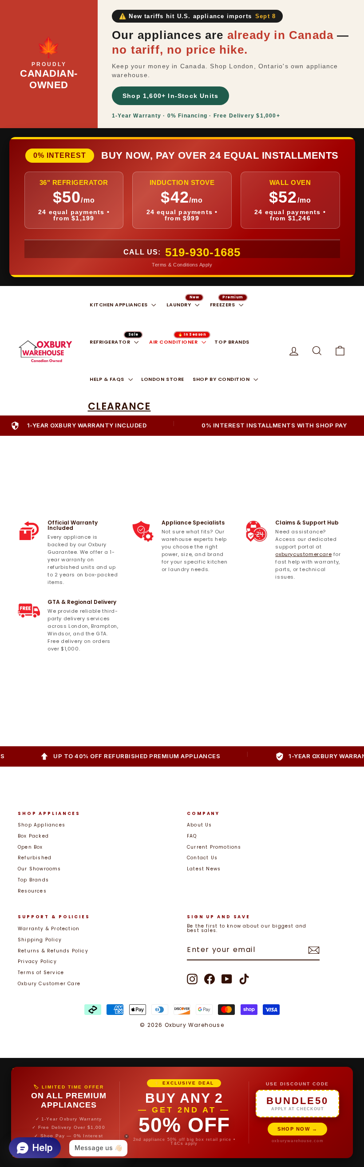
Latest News (204, 868)
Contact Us (202, 857)
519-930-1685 (203, 252)
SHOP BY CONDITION (222, 379)
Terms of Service (41, 972)
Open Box (30, 847)
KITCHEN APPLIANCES (119, 304)
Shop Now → (297, 1129)
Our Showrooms (39, 868)
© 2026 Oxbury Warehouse (182, 1025)
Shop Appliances (41, 825)
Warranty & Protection (48, 928)
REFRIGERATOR (111, 341)
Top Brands (33, 880)
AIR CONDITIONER (174, 341)
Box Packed (33, 836)
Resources (32, 891)
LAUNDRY (179, 304)
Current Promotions (214, 847)
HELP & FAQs (108, 379)
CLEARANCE (119, 406)
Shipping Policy (40, 939)
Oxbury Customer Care (49, 983)
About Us (199, 825)
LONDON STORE (162, 379)
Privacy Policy (37, 961)
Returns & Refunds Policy (53, 951)
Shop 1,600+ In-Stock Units (170, 95)
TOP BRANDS (231, 341)
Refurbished (34, 857)
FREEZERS (223, 304)
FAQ (192, 836)
